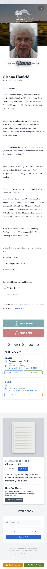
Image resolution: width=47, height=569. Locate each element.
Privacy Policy (17, 550)
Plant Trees (33, 372)
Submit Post (23, 537)
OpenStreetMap (26, 554)
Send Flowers (33, 395)
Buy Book (22, 469)
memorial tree (29, 304)
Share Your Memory (14, 500)
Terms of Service (29, 550)
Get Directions (13, 372)
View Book (10, 469)
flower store (19, 308)
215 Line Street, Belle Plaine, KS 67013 (23, 368)
